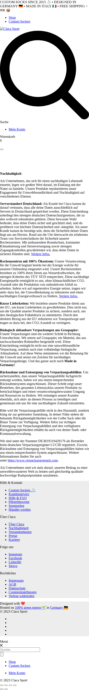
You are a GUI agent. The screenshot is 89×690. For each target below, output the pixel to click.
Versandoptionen (20, 532)
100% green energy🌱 (30, 607)
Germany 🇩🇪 (59, 607)
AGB (12, 584)
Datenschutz (17, 588)
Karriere (14, 539)
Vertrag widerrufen (21, 596)
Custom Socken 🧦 (22, 490)
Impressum (16, 580)
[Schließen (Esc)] (1, 685)
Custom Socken (19, 21)
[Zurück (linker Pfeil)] (1, 689)
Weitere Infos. (40, 254)
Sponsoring (16, 506)
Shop (12, 17)
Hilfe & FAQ (18, 498)
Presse (13, 536)
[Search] (1, 149)
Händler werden (20, 509)
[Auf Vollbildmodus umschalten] (10, 685)
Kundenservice (19, 494)
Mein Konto (17, 129)
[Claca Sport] (9, 29)
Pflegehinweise (19, 502)
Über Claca (16, 524)
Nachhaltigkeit (19, 528)
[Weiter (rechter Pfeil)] (6, 689)
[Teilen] (6, 685)
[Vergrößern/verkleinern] (14, 685)
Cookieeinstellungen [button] (23, 592)
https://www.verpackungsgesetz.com (33, 460)
